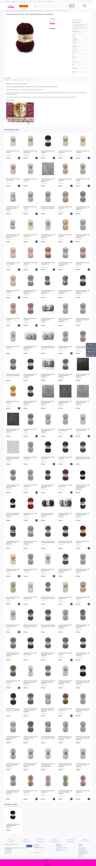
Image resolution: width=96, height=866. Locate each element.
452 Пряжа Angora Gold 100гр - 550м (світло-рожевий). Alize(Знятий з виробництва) (65, 682)
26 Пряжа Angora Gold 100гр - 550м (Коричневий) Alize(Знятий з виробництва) (12, 430)
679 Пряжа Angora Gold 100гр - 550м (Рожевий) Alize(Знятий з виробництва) (48, 320)
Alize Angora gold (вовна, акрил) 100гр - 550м (37, 10)
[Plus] (35, 803)
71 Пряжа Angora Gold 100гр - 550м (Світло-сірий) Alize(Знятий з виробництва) (12, 208)
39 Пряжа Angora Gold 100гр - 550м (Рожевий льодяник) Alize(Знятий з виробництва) (82, 320)
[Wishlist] (20, 136)
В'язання (7, 10)
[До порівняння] (88, 14)
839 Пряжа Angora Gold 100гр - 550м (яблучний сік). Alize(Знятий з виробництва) (30, 765)
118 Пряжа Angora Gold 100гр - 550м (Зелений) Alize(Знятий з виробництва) (30, 402)
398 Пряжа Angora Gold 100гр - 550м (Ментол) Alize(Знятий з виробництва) (83, 626)
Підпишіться (29, 846)
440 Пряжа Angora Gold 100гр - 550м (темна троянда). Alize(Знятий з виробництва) (30, 710)
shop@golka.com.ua (37, 852)
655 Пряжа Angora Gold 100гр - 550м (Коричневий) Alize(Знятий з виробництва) (83, 514)
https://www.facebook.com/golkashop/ (35, 850)
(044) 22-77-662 (72, 4)
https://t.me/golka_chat (46, 850)
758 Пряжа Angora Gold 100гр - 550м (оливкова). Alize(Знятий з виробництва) (30, 738)
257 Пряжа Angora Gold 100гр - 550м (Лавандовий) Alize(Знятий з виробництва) (83, 570)
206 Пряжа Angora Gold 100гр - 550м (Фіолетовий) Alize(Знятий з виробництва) (48, 654)
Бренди (38, 1)
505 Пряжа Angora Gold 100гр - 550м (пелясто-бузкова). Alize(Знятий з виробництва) (83, 710)
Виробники (80, 856)
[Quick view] (20, 134)
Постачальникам (49, 1)
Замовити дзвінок (71, 7)
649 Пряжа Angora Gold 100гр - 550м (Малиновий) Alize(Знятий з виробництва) (83, 292)
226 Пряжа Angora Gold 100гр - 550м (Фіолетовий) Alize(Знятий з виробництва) (65, 570)
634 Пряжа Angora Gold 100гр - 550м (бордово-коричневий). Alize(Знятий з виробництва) (83, 682)
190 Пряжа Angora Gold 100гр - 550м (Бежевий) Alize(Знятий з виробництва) (83, 236)
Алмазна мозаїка (59, 848)
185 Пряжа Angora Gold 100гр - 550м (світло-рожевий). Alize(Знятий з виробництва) (30, 682)
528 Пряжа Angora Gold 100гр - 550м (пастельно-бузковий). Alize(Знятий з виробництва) (83, 738)
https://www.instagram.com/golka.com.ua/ (38, 850)
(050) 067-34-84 (72, 6)
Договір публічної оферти (83, 852)
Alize (28, 10)
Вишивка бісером (59, 845)
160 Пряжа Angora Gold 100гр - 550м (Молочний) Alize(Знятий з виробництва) (48, 236)
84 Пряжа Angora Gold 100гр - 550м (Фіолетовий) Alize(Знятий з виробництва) (47, 486)
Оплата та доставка (82, 848)
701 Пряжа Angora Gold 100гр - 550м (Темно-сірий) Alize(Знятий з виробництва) (30, 375)
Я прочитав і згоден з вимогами (15, 847)
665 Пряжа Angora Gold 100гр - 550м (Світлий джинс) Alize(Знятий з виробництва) (13, 654)
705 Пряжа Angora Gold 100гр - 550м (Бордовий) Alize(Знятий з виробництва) (83, 375)
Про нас (30, 1)
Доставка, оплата (14, 1)
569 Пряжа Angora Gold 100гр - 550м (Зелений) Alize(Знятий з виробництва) (48, 430)
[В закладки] (85, 14)
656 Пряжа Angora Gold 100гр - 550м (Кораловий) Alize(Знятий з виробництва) (30, 292)
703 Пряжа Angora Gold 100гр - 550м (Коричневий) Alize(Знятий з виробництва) (65, 375)
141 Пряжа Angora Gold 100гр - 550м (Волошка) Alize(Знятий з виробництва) (83, 654)
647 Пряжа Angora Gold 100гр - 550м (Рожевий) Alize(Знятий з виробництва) (48, 292)
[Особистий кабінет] (91, 355)
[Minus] (25, 803)
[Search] (35, 6)
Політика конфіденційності (14, 847)
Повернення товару (82, 849)
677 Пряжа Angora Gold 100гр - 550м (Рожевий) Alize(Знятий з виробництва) (65, 292)
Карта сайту (80, 855)
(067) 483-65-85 (72, 5)
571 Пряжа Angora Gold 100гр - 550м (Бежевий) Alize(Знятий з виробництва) (48, 180)
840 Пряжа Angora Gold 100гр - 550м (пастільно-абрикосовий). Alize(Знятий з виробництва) (48, 765)
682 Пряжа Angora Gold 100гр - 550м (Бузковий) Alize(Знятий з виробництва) (30, 347)
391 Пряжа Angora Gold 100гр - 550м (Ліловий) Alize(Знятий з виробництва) (65, 626)
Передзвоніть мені (7, 853)
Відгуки (43, 1)
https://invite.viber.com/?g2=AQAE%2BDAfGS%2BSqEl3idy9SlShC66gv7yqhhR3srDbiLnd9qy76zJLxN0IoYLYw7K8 (43, 850)
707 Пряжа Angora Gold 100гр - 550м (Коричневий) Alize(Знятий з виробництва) (13, 542)
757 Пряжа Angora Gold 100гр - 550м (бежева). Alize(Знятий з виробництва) (13, 738)
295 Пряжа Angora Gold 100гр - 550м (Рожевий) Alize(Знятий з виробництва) (65, 320)
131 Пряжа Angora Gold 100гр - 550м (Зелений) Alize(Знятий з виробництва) (65, 402)
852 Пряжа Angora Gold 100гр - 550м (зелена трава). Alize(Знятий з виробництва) (13, 792)
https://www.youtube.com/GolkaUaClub (40, 850)
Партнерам (80, 845)
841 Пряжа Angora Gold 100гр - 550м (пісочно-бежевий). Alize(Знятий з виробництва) (65, 765)
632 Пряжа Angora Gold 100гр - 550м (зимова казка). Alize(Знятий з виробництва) (13, 765)
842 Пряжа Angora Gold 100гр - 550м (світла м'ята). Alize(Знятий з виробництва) (83, 765)
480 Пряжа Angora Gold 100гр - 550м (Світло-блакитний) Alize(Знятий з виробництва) (13, 458)
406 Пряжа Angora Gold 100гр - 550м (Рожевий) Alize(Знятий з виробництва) (65, 264)
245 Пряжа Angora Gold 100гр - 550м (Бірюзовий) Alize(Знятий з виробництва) (13, 486)
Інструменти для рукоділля (61, 849)
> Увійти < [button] (89, 1)
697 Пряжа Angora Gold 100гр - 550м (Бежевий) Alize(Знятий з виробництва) (83, 402)
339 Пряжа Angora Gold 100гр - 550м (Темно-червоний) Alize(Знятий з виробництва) (13, 514)
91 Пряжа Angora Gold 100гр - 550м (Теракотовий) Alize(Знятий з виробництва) (47, 514)
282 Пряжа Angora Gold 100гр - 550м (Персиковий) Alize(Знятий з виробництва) (13, 236)
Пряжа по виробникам (22, 10)
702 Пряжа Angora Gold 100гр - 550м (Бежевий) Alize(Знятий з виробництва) (48, 375)
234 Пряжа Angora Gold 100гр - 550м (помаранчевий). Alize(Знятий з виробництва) (48, 682)
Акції (79, 857)
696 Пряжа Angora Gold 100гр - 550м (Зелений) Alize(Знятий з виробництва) (48, 402)
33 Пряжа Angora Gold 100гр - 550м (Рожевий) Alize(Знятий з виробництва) (30, 542)
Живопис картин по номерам (61, 847)
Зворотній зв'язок (81, 854)
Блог (35, 1)
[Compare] (20, 139)
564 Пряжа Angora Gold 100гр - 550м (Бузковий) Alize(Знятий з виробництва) (65, 514)
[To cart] (19, 158)
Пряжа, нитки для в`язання (14, 10)
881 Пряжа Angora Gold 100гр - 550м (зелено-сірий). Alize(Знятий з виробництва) (65, 792)
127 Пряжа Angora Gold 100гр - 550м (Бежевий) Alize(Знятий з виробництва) (83, 208)
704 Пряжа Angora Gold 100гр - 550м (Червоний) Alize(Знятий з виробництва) (13, 825)
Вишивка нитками (59, 846)
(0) (52, 21)
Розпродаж (7, 1)
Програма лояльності (23, 1)
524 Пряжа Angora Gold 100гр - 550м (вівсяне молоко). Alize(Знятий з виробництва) (65, 738)
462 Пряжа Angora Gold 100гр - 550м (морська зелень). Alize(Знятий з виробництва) (48, 710)
